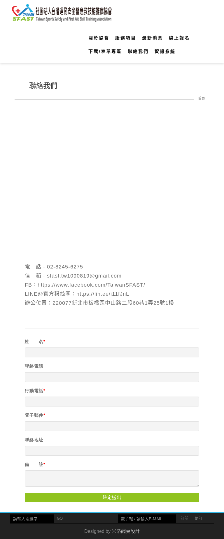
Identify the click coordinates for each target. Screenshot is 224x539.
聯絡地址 (34, 439)
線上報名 (179, 37)
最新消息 (152, 37)
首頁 (201, 99)
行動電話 (34, 390)
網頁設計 (130, 531)
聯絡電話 (34, 366)
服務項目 (125, 37)
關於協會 (98, 37)
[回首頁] (61, 13)
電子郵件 (34, 415)
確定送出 (112, 497)
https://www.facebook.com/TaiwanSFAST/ (91, 285)
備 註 (34, 464)
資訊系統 (165, 51)
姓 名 (34, 341)
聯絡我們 (138, 51)
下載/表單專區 (105, 51)
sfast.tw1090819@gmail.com (84, 276)
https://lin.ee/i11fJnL (102, 294)
